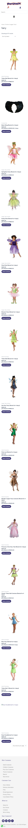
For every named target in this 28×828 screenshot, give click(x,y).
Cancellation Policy (8, 797)
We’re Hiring (6, 812)
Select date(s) (6, 84)
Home (2, 24)
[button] (13, 16)
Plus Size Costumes (8, 769)
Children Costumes (8, 767)
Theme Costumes (7, 772)
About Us (5, 805)
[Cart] (7, 7)
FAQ (4, 789)
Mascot (5, 774)
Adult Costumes (7, 764)
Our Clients (6, 807)
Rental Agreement (8, 792)
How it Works (6, 785)
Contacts (5, 810)
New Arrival (6, 776)
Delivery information (8, 787)
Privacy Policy (7, 794)
